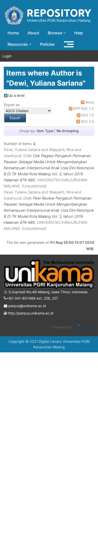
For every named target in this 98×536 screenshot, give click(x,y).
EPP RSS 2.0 (83, 108)
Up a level (16, 95)
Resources (18, 44)
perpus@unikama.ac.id (26, 306)
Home (13, 32)
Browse (55, 32)
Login (7, 56)
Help (78, 32)
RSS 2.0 (87, 121)
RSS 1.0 (87, 115)
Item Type (45, 131)
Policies (47, 44)
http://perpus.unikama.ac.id (30, 313)
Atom (89, 102)
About (33, 32)
